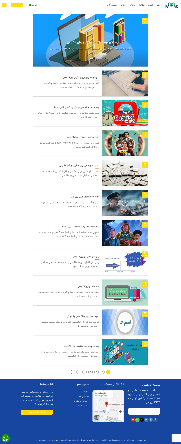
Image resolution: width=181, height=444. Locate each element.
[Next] (36, 40)
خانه (158, 5)
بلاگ (122, 5)
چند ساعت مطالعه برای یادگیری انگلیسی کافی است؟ (76, 107)
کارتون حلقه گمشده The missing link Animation (77, 226)
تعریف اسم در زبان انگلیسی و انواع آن (83, 316)
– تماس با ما (83, 396)
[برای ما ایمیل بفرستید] (142, 420)
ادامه (90, 58)
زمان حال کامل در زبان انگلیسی (86, 256)
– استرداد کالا (83, 405)
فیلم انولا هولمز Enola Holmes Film (83, 137)
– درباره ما (85, 392)
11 (78, 371)
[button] (17, 5)
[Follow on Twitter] (146, 420)
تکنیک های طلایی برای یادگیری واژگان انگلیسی (79, 165)
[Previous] (142, 40)
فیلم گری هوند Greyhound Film (84, 197)
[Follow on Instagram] (151, 420)
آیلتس (151, 5)
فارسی (34, 5)
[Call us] (137, 420)
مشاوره (131, 5)
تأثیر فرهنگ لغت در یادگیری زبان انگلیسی (90, 42)
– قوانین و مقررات (81, 401)
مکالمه (142, 5)
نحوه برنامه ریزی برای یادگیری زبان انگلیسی (81, 77)
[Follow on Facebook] (155, 420)
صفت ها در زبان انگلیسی (88, 286)
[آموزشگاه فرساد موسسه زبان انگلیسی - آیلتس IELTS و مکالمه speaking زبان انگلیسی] (171, 5)
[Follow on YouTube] (133, 420)
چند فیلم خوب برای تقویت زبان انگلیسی (81, 346)
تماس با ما (112, 5)
